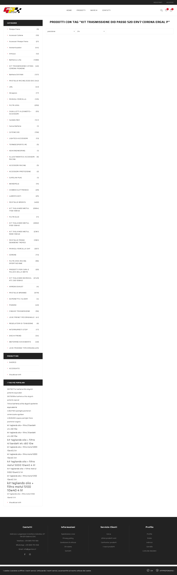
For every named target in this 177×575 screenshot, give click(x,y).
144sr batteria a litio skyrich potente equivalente (22, 405)
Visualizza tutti (15, 374)
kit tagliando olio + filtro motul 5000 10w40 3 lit (22, 456)
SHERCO (12, 362)
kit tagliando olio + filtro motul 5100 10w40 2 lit (21, 470)
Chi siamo (68, 546)
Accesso (170, 2)
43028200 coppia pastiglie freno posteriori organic (20, 420)
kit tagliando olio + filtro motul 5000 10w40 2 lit (22, 449)
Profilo (149, 534)
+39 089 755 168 (31, 540)
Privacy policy (68, 538)
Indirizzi (150, 542)
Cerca (109, 534)
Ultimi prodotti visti (108, 538)
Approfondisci (167, 570)
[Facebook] (25, 554)
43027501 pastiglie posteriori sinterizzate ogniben (19, 413)
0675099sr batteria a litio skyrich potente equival (20, 398)
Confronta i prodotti (109, 542)
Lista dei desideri (149, 551)
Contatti (68, 551)
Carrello (150, 546)
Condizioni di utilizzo (68, 542)
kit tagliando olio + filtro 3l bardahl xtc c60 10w (21, 434)
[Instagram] (30, 554)
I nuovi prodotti (109, 546)
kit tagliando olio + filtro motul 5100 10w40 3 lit (22, 478)
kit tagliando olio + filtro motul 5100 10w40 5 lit (21, 496)
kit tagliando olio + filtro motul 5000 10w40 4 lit (21, 463)
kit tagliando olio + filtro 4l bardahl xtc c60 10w (21, 441)
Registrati (158, 2)
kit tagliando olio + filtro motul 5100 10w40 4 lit (20, 486)
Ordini (149, 538)
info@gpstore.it (30, 549)
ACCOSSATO (14, 368)
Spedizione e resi (68, 534)
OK (152, 570)
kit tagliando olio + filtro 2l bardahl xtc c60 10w (21, 427)
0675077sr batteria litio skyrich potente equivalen (20, 391)
